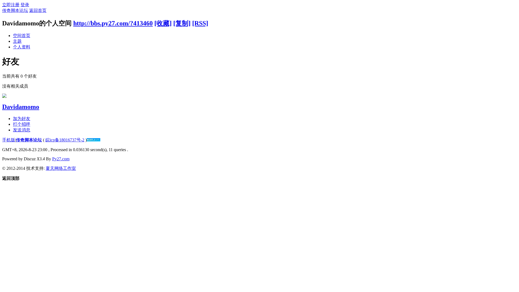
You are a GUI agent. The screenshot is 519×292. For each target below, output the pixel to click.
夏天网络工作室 (61, 168)
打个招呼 (21, 124)
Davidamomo (20, 106)
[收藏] (163, 23)
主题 (17, 41)
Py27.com (60, 159)
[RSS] (200, 23)
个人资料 (21, 47)
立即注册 (10, 4)
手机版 (8, 140)
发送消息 (21, 130)
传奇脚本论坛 (15, 10)
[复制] (182, 23)
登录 (25, 4)
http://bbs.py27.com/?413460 (113, 23)
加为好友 (21, 118)
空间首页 (21, 35)
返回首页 (37, 10)
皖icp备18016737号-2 (64, 140)
